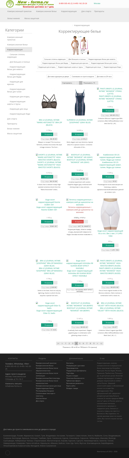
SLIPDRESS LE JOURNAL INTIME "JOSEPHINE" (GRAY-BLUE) (80, 121)
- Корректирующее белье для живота (16, 68)
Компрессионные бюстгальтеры (48, 378)
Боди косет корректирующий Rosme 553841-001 (49, 208)
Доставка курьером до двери (58, 76)
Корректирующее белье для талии (104, 63)
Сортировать (67, 83)
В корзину (48, 134)
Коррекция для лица (93, 67)
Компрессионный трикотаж (19, 11)
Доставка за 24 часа (104, 76)
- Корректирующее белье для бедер (16, 75)
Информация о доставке (75, 366)
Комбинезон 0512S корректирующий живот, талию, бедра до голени (110, 165)
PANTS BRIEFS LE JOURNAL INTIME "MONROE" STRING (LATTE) (110, 98)
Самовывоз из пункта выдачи (83, 76)
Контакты (69, 363)
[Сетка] (80, 83)
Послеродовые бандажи (45, 391)
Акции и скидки (72, 376)
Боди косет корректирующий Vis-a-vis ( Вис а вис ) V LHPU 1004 (110, 233)
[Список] (77, 83)
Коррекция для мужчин (79, 63)
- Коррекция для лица (17, 109)
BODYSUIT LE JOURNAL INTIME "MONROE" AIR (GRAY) (80, 161)
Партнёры (70, 373)
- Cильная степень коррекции (16, 55)
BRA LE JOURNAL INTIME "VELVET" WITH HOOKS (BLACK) (110, 309)
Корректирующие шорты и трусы (70, 67)
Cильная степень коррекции (55, 59)
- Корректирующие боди (18, 114)
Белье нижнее (13, 18)
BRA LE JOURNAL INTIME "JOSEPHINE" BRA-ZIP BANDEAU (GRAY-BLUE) (49, 270)
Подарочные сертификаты (76, 371)
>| (101, 343)
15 (89, 83)
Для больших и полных (77, 59)
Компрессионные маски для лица (48, 386)
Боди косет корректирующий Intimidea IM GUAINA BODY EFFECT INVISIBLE (79, 273)
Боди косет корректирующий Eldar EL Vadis (49, 311)
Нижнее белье (41, 398)
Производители (72, 368)
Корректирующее (69, 11)
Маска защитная (31, 18)
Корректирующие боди (112, 67)
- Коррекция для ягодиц (18, 96)
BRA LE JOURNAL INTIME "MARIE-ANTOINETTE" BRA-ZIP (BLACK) (49, 122)
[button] (110, 3)
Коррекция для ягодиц (47, 67)
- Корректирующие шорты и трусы (16, 102)
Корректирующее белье (45, 388)
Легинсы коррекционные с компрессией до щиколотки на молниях (79, 209)
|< (58, 343)
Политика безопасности (75, 378)
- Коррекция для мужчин (15, 82)
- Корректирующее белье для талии (16, 90)
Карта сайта (70, 386)
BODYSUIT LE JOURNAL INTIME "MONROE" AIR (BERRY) (80, 309)
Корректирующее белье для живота (102, 59)
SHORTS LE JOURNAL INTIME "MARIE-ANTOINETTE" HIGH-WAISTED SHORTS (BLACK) (49, 165)
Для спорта (86, 11)
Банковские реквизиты (75, 383)
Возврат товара (72, 388)
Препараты (99, 11)
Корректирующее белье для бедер (55, 63)
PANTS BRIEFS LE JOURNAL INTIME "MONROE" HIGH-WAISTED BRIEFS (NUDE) (110, 270)
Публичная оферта (73, 381)
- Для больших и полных (18, 62)
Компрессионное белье (46, 11)
